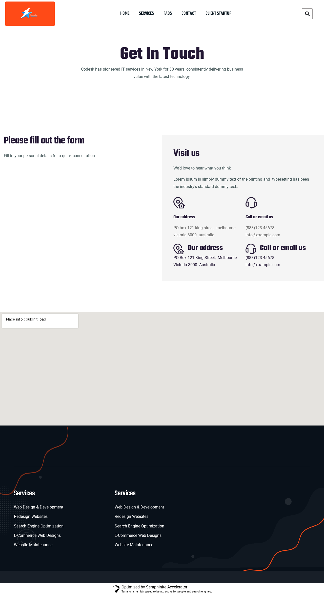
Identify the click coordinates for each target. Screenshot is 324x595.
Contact (188, 13)
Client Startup (218, 13)
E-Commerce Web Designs (37, 535)
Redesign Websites (31, 516)
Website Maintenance (33, 544)
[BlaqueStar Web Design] (30, 13)
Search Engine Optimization (39, 526)
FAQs (168, 13)
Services (146, 13)
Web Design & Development (38, 507)
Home (124, 13)
